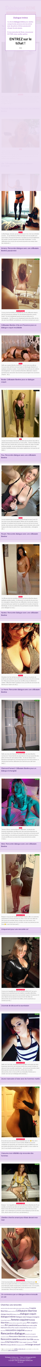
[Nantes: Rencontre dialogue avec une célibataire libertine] (20, 570)
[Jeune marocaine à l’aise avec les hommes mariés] (20, 1037)
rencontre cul (28, 1330)
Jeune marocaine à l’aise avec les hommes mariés (20, 1079)
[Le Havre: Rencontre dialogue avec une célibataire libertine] (20, 649)
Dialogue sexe (20, 1317)
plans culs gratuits (13, 1350)
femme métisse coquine (14, 1323)
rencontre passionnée (31, 1336)
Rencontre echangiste (30, 1334)
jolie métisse (8, 1327)
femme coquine (19, 1319)
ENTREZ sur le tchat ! (20, 41)
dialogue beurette (6, 1314)
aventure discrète (5, 1308)
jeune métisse (30, 1325)
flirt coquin (31, 1323)
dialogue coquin (28, 1313)
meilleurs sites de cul (19, 1349)
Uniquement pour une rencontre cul (14, 929)
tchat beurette (12, 1342)
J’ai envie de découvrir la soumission (15, 1006)
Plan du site (20, 1362)
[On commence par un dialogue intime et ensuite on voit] (20, 1254)
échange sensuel (32, 1344)
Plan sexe (28, 1327)
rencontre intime (5, 1336)
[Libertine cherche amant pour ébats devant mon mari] (20, 1183)
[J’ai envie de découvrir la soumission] (20, 963)
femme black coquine (6, 1320)
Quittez (20, 47)
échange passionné (20, 1344)
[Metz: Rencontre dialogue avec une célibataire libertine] (20, 803)
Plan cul (14, 1327)
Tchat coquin (22, 1342)
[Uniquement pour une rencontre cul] (20, 884)
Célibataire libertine (26, 1310)
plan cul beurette (21, 1327)
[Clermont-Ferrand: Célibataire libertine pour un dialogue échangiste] (20, 726)
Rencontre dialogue (13, 1333)
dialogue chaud (16, 1314)
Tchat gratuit (29, 1342)
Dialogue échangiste (32, 1317)
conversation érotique (23, 1308)
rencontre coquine (15, 1330)
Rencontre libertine (17, 1336)
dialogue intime (8, 1316)
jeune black (22, 1325)
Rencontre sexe (8, 1339)
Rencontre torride (25, 1339)
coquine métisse (12, 1311)
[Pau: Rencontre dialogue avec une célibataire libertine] (20, 414)
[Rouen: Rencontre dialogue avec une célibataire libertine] (20, 491)
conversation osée (14, 1308)
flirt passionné (11, 1325)
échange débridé (11, 1345)
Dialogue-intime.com (11, 1357)
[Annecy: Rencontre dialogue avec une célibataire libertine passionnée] (20, 202)
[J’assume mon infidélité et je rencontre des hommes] (20, 1112)
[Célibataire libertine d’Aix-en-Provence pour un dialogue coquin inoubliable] (20, 284)
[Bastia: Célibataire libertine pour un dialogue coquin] (20, 349)
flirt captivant (23, 1323)
